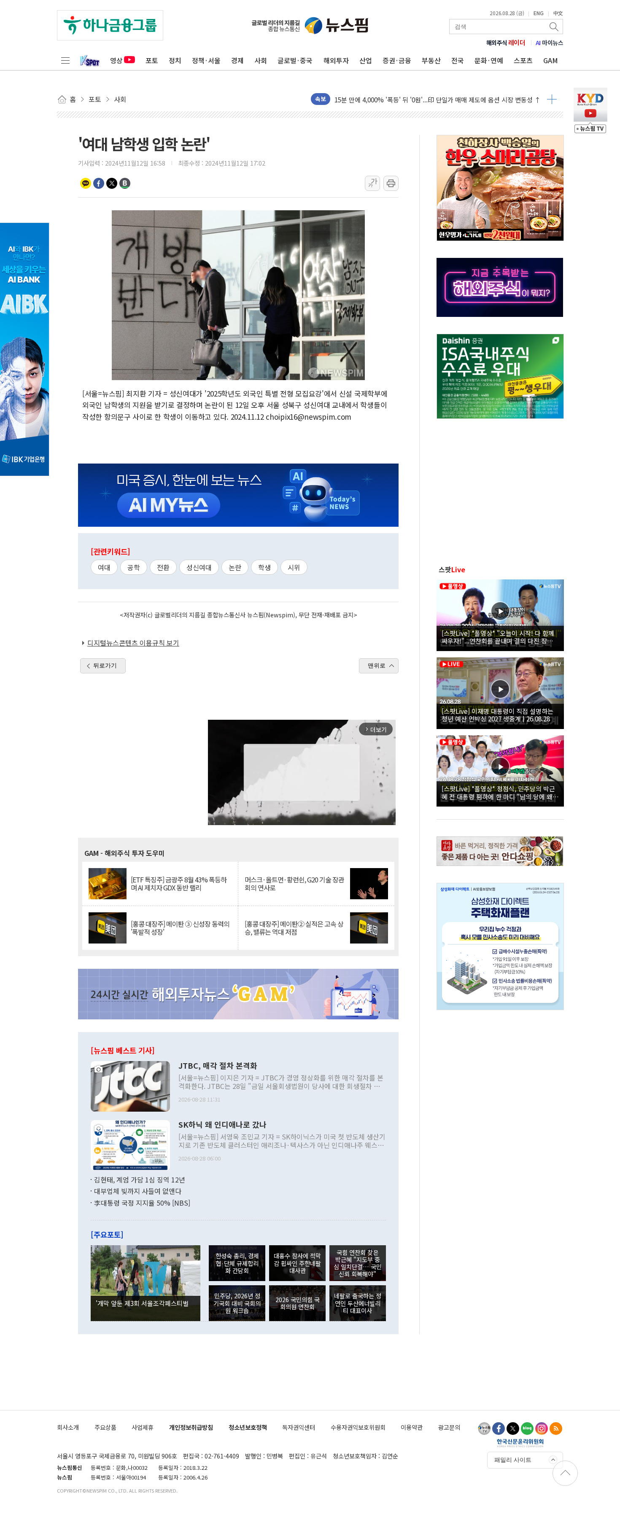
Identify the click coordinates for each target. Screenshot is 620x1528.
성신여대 (199, 567)
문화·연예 (488, 60)
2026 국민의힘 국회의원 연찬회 (297, 1303)
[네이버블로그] (527, 1428)
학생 (264, 567)
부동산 (431, 60)
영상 (116, 60)
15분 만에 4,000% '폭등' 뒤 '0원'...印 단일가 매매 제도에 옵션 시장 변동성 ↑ (437, 98)
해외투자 (336, 60)
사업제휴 (143, 1427)
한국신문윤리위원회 (520, 1443)
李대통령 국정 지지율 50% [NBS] (142, 1202)
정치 (175, 60)
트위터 (111, 183)
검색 (554, 26)
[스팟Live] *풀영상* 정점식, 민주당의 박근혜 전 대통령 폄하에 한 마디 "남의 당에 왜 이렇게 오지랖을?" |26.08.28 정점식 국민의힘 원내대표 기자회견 (499, 792)
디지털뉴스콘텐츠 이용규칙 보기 (133, 643)
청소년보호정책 (248, 1427)
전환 (163, 567)
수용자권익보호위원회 (358, 1427)
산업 (365, 60)
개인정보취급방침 (191, 1427)
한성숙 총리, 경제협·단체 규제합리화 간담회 (237, 1263)
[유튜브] (484, 1428)
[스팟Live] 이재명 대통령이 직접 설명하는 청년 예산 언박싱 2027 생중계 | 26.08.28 (497, 714)
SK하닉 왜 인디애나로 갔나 (222, 1124)
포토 (152, 60)
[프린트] (391, 183)
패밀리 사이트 (512, 1459)
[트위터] (513, 1428)
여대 (104, 567)
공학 (133, 567)
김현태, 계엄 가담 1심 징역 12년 (139, 1179)
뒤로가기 (105, 665)
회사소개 (68, 1427)
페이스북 (98, 183)
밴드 (124, 183)
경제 (237, 60)
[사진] (130, 1085)
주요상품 (105, 1427)
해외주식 (506, 42)
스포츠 (523, 60)
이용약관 (412, 1427)
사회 (260, 60)
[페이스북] (498, 1428)
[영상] (500, 614)
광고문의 (449, 1427)
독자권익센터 (298, 1427)
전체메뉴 (65, 60)
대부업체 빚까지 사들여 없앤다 (137, 1191)
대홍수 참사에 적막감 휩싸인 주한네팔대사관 (297, 1263)
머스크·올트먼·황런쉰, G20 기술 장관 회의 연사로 (294, 884)
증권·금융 (397, 60)
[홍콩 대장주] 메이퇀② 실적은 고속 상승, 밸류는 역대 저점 (294, 928)
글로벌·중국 (295, 60)
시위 (294, 567)
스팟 (452, 569)
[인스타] (541, 1428)
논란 (235, 567)
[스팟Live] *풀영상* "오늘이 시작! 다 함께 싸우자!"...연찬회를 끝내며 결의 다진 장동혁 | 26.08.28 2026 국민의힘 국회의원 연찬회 (500, 636)
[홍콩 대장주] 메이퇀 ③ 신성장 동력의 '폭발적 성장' (180, 928)
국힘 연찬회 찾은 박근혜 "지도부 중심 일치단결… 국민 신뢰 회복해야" (358, 1263)
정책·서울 (206, 60)
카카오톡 (85, 183)
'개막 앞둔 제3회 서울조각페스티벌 (142, 1303)
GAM (550, 60)
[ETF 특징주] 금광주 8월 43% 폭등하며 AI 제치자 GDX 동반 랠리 (178, 884)
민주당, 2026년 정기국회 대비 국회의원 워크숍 (237, 1303)
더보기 (552, 99)
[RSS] (556, 1428)
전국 (457, 60)
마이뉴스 (549, 42)
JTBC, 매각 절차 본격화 (217, 1065)
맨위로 (376, 665)
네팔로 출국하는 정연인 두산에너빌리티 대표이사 (357, 1303)
